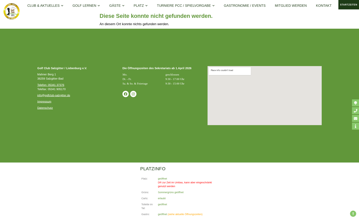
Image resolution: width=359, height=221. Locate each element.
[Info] (355, 126)
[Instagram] (133, 94)
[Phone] (355, 110)
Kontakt (324, 5)
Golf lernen (84, 5)
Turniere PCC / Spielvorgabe (184, 5)
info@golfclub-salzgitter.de (53, 95)
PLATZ (139, 5)
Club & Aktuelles (43, 5)
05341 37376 (56, 84)
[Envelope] (355, 118)
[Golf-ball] (355, 102)
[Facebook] (125, 94)
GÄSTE (115, 5)
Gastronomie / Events (245, 5)
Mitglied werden (291, 5)
